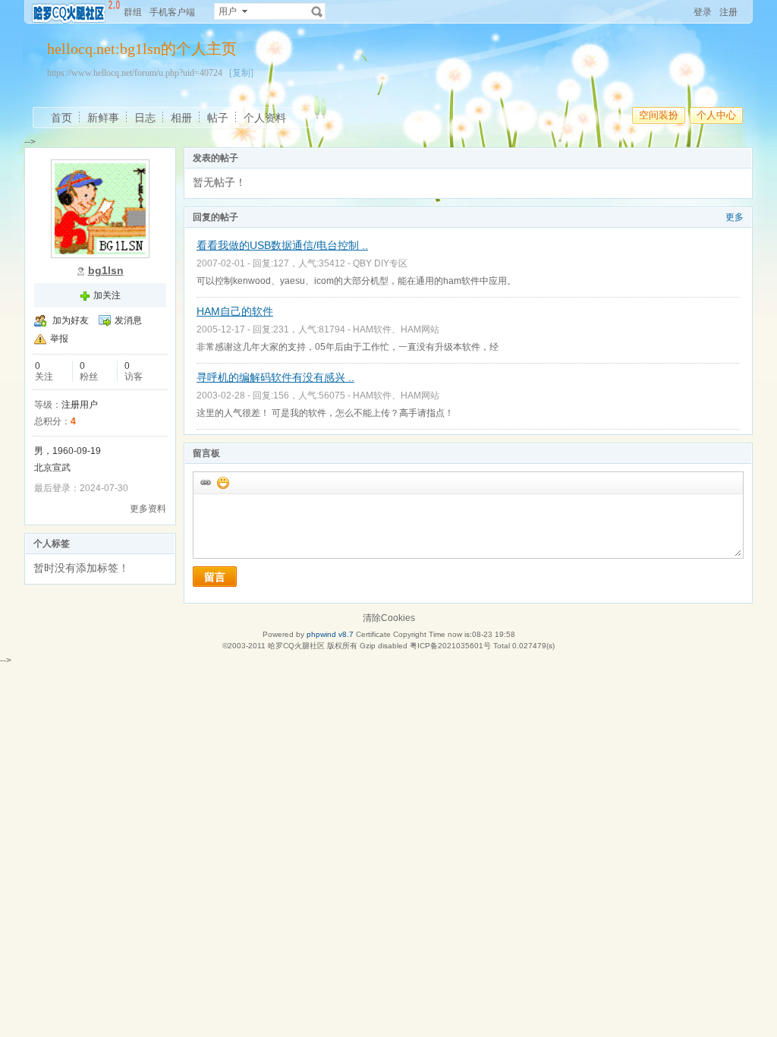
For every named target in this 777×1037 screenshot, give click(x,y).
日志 (145, 118)
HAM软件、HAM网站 (396, 329)
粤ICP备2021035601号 (450, 645)
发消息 (128, 320)
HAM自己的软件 (235, 311)
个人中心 (716, 115)
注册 (728, 12)
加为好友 (70, 320)
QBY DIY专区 (380, 263)
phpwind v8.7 (330, 634)
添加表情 (222, 482)
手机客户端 (172, 12)
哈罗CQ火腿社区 (296, 645)
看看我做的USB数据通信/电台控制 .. (282, 245)
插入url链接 (205, 482)
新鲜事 (103, 118)
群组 (133, 12)
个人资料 (265, 118)
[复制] (241, 73)
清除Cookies (389, 618)
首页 (61, 118)
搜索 (317, 11)
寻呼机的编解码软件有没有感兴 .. (275, 377)
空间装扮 (658, 115)
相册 (181, 118)
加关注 (107, 295)
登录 (703, 12)
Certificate (373, 634)
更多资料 (148, 508)
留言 (214, 577)
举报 (59, 338)
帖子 (217, 118)
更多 (734, 217)
